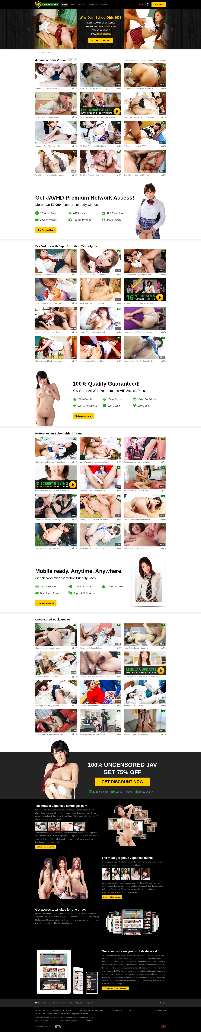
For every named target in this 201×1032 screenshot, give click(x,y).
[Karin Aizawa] (106, 879)
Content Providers (116, 1010)
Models (56, 1003)
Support (89, 1003)
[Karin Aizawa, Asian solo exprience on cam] (41, 830)
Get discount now (122, 781)
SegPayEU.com (59, 1017)
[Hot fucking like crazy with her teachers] (79, 830)
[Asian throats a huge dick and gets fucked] (54, 830)
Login (163, 1003)
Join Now (158, 4)
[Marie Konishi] (135, 879)
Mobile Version (160, 1010)
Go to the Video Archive (45, 847)
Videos (72, 5)
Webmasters (99, 1010)
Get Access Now (46, 230)
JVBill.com (39, 1017)
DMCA (68, 1010)
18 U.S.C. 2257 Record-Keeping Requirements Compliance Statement (61, 1014)
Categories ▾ (93, 5)
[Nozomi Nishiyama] (125, 879)
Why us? (79, 1003)
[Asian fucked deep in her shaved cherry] (67, 830)
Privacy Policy (55, 1010)
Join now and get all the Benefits (115, 988)
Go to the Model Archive (112, 897)
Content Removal (83, 1010)
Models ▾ (81, 5)
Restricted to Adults (58, 1026)
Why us (104, 5)
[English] (141, 4)
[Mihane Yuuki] (145, 879)
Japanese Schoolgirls (43, 53)
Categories (67, 1003)
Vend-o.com (48, 1017)
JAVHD (131, 1010)
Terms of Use (40, 1010)
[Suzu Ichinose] (116, 879)
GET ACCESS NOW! (100, 40)
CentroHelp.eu (71, 1017)
